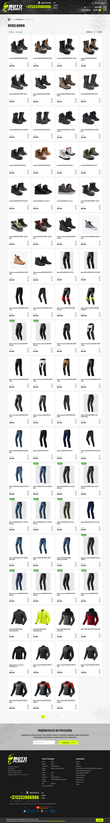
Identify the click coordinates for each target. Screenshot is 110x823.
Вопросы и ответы (80, 782)
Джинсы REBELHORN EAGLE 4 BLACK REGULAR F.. (66, 487)
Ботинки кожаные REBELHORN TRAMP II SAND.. (18, 273)
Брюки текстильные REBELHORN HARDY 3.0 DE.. (66, 380)
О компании (78, 766)
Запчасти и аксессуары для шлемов (58, 779)
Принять (99, 820)
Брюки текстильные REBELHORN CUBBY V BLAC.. (66, 344)
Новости (77, 764)
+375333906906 (38, 6)
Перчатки (44, 764)
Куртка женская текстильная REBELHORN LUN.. (16, 665)
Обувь (52, 772)
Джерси (43, 775)
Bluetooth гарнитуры (55, 777)
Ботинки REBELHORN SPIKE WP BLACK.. (18, 201)
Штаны (52, 764)
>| (67, 717)
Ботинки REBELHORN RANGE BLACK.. (89, 94)
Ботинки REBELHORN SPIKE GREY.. (65, 165)
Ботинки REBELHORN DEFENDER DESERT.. (43, 58)
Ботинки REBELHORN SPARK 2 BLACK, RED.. (90, 130)
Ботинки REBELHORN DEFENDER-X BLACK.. (67, 58)
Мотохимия (53, 783)
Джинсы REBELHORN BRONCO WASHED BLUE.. (18, 451)
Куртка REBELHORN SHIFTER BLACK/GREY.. (63, 630)
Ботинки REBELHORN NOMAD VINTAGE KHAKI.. (66, 95)
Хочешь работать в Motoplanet (82, 773)
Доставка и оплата (80, 779)
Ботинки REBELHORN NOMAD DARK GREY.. (41, 95)
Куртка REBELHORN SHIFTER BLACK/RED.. (91, 629)
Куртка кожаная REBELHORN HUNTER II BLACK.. (42, 665)
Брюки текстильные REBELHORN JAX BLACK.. (42, 416)
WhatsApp (55, 5)
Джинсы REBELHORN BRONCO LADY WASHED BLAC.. (89, 416)
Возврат (77, 784)
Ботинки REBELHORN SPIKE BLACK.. (17, 165)
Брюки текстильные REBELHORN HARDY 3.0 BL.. (19, 380)
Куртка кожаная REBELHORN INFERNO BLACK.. (18, 701)
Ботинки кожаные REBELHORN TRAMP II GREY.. (90, 237)
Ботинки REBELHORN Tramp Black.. (41, 201)
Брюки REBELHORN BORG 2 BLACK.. (65, 272)
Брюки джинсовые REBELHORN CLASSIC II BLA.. (18, 309)
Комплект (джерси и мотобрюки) (58, 768)
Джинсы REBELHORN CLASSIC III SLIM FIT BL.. (91, 451)
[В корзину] (28, 64)
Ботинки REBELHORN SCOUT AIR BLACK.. (19, 130)
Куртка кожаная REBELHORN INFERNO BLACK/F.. (66, 701)
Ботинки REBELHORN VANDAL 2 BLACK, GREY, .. (18, 237)
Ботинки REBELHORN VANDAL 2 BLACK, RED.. (42, 237)
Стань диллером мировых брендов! (83, 770)
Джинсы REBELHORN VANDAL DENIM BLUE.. (41, 558)
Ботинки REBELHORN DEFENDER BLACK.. (18, 58)
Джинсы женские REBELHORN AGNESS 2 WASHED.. (90, 558)
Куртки (52, 761)
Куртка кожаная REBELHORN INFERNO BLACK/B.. (42, 701)
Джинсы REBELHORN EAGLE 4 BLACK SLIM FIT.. (89, 487)
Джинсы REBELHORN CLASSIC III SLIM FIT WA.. (19, 487)
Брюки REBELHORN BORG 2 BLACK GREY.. (91, 272)
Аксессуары (44, 777)
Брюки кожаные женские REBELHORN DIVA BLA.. (18, 344)
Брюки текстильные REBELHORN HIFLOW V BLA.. (91, 380)
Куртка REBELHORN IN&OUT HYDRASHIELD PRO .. (16, 630)
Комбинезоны (45, 766)
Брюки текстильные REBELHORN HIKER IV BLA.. (18, 416)
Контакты (78, 761)
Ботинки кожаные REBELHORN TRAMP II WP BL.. (42, 273)
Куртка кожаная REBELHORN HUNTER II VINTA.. (90, 665)
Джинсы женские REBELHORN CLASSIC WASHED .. (42, 594)
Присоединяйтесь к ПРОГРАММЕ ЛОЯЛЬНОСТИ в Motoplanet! (89, 768)
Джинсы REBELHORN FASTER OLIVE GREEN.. (65, 523)
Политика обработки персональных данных (56, 821)
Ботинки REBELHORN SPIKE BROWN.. (42, 165)
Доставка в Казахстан (80, 775)
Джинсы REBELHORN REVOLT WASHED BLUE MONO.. (18, 558)
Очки (43, 783)
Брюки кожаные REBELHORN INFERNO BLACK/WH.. (90, 309)
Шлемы (43, 761)
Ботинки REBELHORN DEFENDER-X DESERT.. (89, 59)
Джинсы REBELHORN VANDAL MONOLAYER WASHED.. (64, 558)
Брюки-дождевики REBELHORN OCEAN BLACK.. (66, 416)
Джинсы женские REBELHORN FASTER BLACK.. (66, 594)
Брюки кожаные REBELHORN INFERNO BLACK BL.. (66, 309)
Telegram (55, 8)
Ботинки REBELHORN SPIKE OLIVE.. (89, 165)
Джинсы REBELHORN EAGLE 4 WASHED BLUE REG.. (18, 523)
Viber (54, 2)
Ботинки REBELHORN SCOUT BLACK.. (41, 130)
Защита (43, 772)
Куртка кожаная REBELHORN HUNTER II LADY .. (66, 665)
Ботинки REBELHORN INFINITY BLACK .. (18, 94)
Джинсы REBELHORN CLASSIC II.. (41, 451)
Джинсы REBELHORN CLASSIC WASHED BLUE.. (42, 487)
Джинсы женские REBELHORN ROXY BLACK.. (89, 594)
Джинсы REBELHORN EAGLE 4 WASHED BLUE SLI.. (42, 523)
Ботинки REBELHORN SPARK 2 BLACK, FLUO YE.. (66, 130)
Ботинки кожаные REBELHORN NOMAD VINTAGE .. (66, 237)
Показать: (89, 32)
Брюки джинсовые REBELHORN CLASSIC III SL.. (42, 309)
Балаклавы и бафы (55, 766)
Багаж (52, 775)
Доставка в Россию (80, 777)
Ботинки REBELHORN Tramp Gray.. (65, 201)
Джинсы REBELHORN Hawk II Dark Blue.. (90, 522)
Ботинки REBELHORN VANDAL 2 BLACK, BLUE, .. (90, 202)
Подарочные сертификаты (47, 785)
